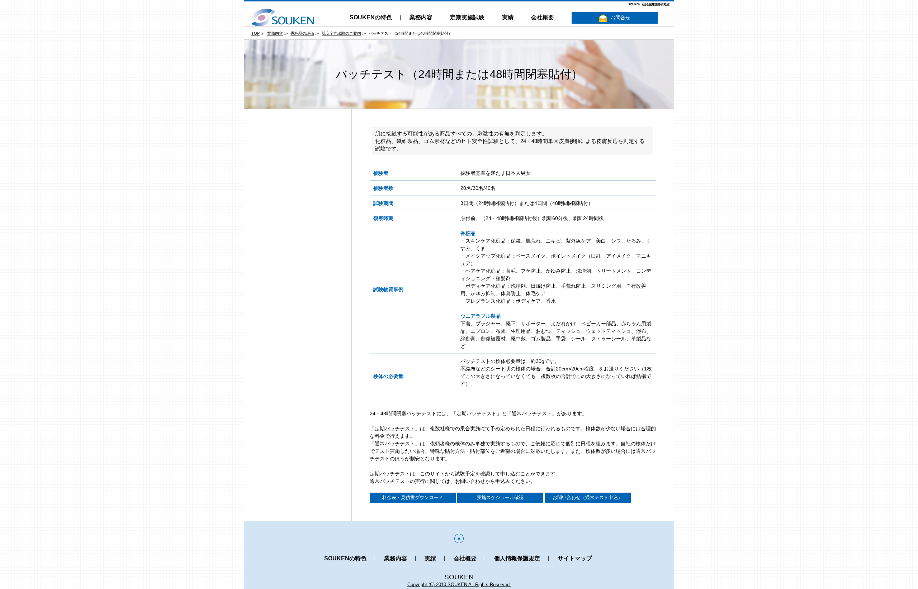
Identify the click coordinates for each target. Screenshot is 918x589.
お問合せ (620, 17)
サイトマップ (575, 558)
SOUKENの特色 (371, 17)
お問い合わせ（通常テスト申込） (588, 497)
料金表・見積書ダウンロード (412, 497)
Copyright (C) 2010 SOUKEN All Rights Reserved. (459, 584)
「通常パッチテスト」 (395, 443)
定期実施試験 (467, 17)
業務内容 (421, 17)
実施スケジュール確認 (500, 497)
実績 (508, 17)
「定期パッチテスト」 (395, 428)
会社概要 (542, 17)
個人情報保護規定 (517, 558)
